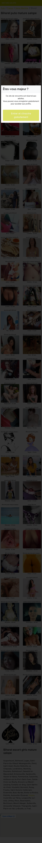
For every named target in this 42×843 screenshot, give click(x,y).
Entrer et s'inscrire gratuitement (21, 115)
